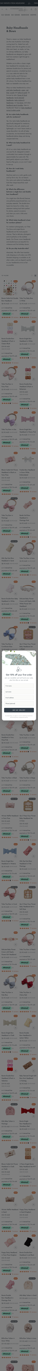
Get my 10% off (19, 710)
